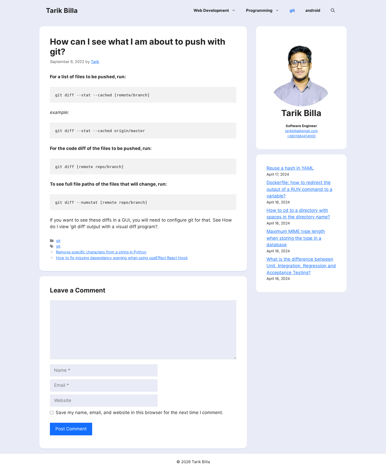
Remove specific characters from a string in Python (101, 252)
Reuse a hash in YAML (290, 168)
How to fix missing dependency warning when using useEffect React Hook (122, 257)
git (292, 10)
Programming (259, 10)
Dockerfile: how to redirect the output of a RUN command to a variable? (299, 189)
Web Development (211, 10)
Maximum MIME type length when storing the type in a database (296, 238)
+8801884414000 (301, 136)
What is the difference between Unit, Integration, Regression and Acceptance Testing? (301, 266)
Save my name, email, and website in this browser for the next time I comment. (139, 412)
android (312, 10)
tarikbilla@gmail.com (301, 131)
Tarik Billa (62, 10)
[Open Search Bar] (333, 10)
